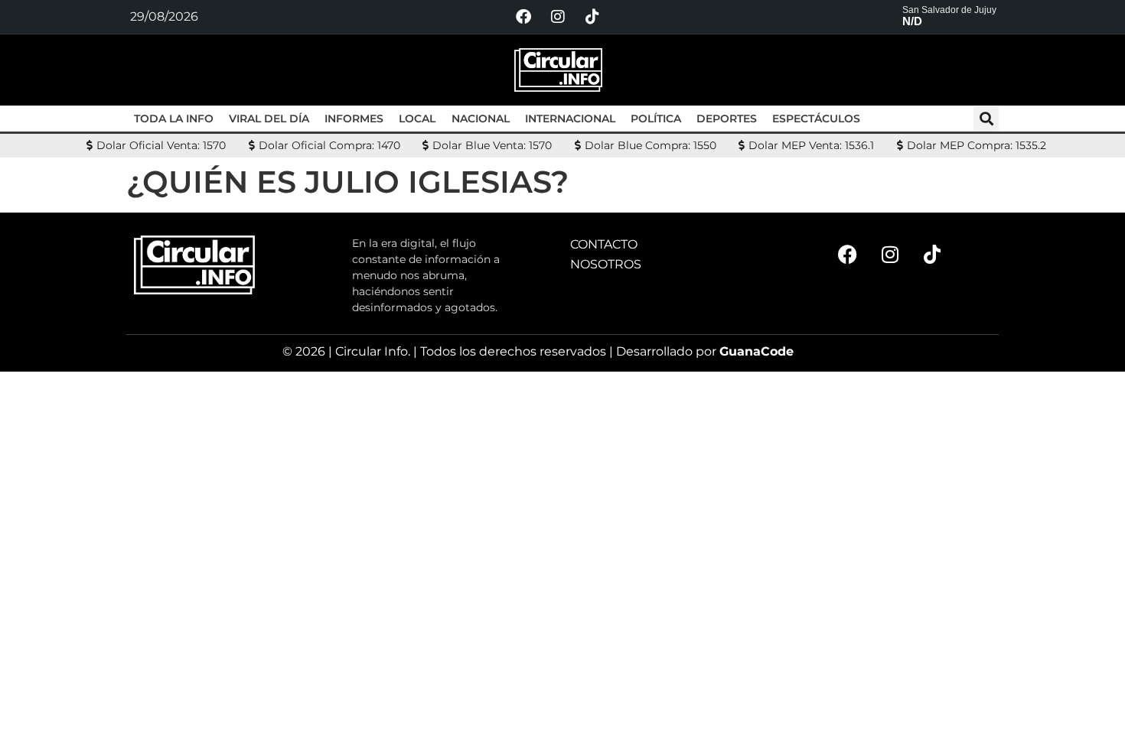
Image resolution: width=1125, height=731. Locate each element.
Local (417, 118)
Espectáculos (816, 118)
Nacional (481, 118)
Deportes (726, 118)
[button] (986, 119)
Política (656, 118)
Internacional (570, 118)
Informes (353, 118)
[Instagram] (558, 17)
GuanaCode (756, 351)
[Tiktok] (592, 17)
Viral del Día (269, 118)
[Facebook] (523, 17)
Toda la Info (174, 118)
